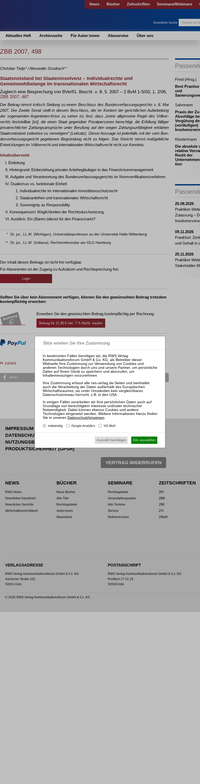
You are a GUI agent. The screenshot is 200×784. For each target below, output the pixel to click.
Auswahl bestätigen (111, 440)
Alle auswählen (144, 440)
